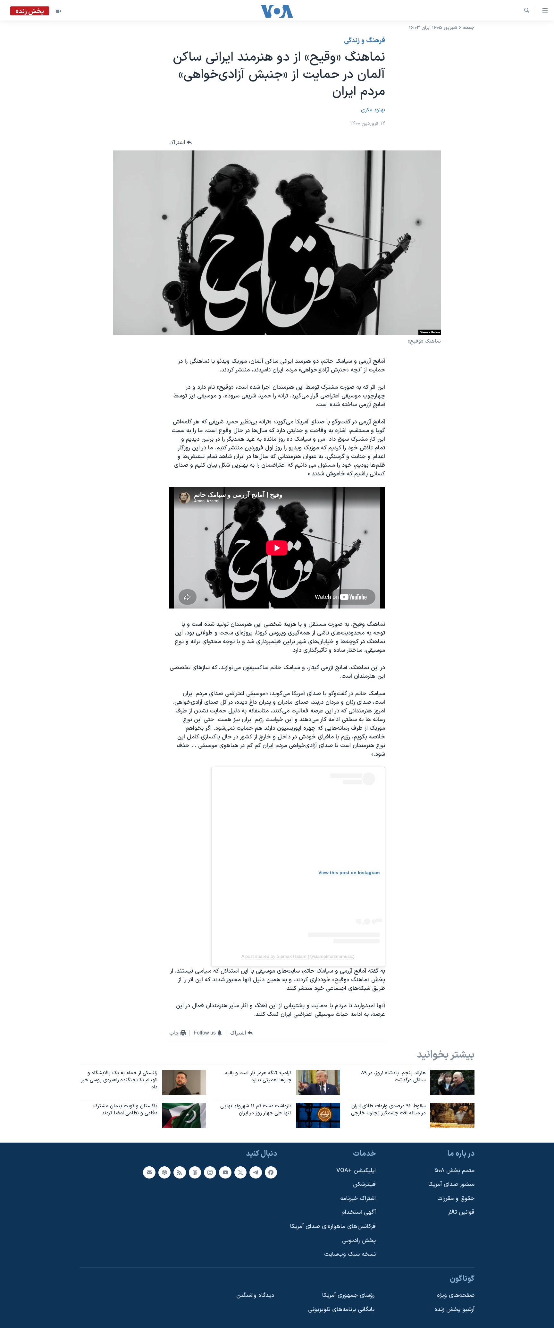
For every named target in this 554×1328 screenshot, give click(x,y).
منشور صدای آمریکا (451, 1184)
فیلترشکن (364, 1184)
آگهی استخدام (358, 1212)
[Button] (180, 142)
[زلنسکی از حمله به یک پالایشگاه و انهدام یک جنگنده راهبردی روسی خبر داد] (184, 1082)
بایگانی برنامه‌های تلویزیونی (341, 1309)
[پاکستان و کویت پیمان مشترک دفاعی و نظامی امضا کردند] (184, 1115)
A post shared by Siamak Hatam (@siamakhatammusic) (298, 956)
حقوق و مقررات (455, 1198)
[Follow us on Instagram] (210, 1172)
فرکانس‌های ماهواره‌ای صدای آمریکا (333, 1226)
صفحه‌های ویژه (455, 1295)
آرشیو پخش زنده (454, 1309)
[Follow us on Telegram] (255, 1172)
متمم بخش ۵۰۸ (454, 1170)
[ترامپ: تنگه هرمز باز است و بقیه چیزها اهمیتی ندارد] (318, 1082)
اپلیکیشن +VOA (356, 1170)
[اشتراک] (149, 1172)
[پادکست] (164, 1172)
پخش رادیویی (359, 1240)
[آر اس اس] (179, 1172)
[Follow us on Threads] (195, 1172)
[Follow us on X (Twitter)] (240, 1172)
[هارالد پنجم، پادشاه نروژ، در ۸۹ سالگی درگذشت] (452, 1082)
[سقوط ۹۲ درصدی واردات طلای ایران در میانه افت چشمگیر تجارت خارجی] (452, 1115)
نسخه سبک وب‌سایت (350, 1254)
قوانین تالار (461, 1212)
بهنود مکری (373, 110)
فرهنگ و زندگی (364, 41)
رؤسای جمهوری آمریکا (348, 1295)
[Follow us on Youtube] (225, 1172)
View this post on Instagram (349, 872)
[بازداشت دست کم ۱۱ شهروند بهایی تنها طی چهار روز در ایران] (318, 1115)
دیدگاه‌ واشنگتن (255, 1295)
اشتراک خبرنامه (358, 1198)
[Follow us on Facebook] (271, 1172)
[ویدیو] (58, 11)
